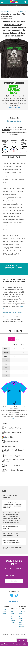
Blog (12, 611)
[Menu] (2, 2)
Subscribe (14, 581)
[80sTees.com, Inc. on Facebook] (12, 595)
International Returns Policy (12, 313)
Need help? (14, 418)
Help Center (22, 611)
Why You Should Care (14, 107)
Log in (4, 609)
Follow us (14, 591)
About (12, 613)
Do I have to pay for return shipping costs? (12, 534)
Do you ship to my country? (10, 496)
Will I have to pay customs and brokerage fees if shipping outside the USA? (12, 505)
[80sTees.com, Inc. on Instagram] (16, 595)
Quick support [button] (22, 640)
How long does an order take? (12, 548)
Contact (13, 615)
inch (11, 339)
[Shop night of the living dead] (14, 94)
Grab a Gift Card (14, 601)
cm (17, 339)
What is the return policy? (10, 528)
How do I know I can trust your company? (11, 541)
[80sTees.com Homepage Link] (14, 3)
